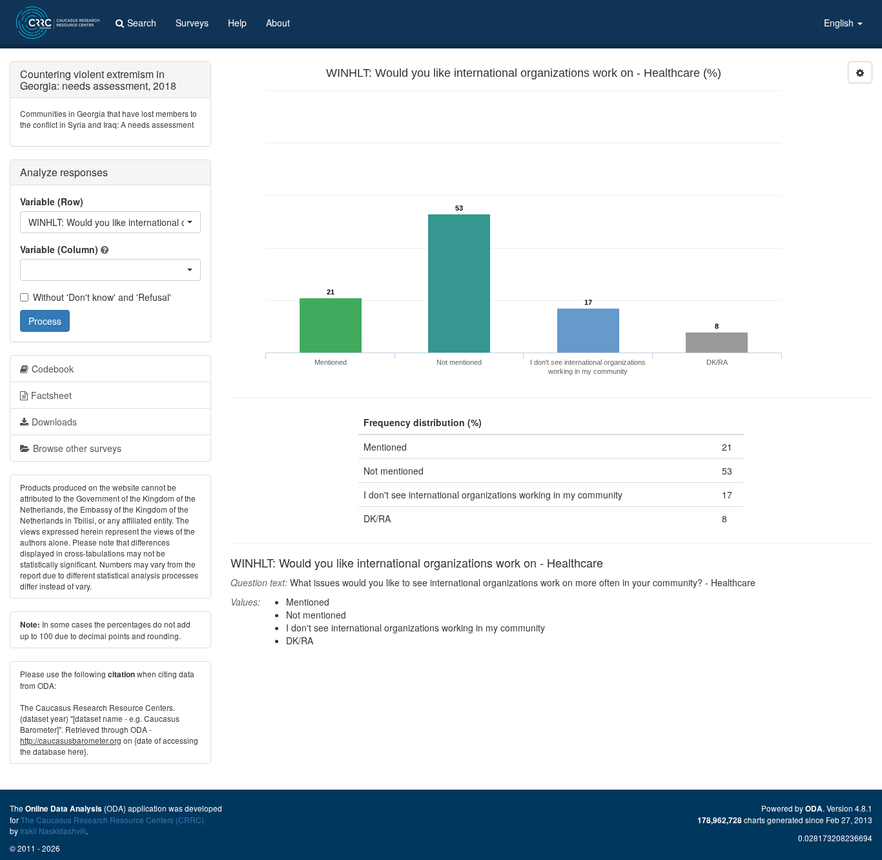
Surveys (192, 22)
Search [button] (141, 22)
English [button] (840, 22)
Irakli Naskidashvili (53, 830)
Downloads (54, 421)
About (278, 22)
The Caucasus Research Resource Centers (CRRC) (112, 819)
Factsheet (51, 395)
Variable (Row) (51, 201)
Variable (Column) (59, 249)
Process (44, 320)
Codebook (53, 368)
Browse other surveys (77, 448)
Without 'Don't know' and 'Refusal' (102, 297)
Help (237, 22)
